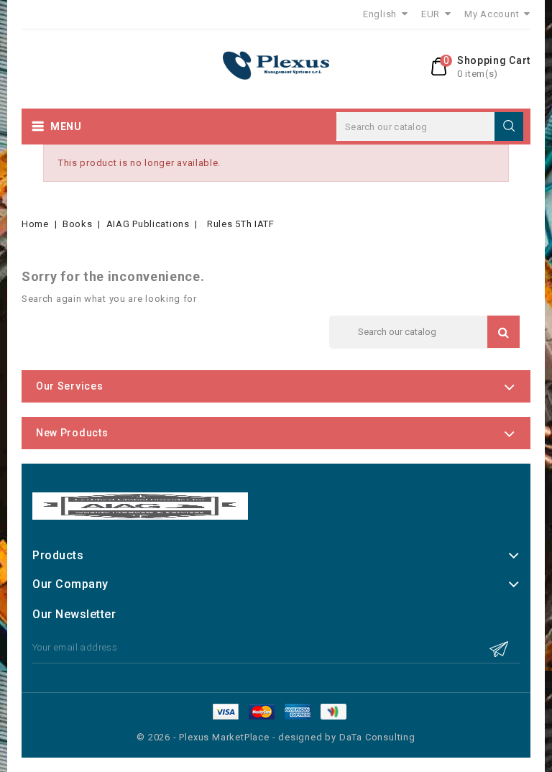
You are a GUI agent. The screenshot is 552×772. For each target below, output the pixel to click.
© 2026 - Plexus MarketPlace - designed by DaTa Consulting (276, 737)
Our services (69, 386)
